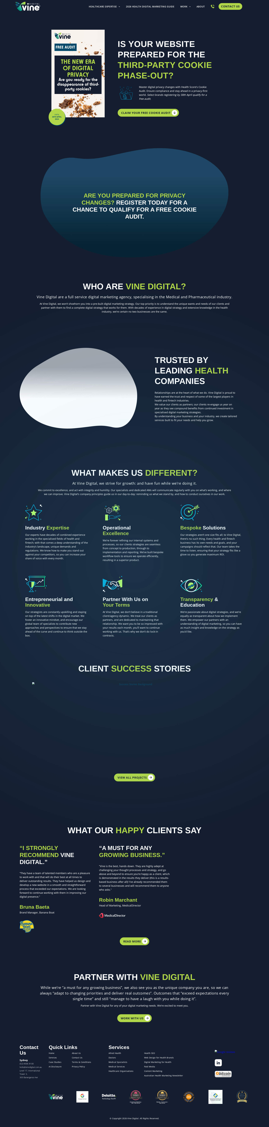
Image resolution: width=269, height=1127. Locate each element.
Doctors (112, 1057)
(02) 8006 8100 (27, 1063)
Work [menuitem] (183, 6)
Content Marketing (153, 1071)
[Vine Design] (56, 1097)
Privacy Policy (78, 1066)
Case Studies (55, 1062)
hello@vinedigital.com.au (31, 1067)
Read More (132, 941)
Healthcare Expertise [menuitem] (103, 6)
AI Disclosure (55, 1066)
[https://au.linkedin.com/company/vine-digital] (218, 1062)
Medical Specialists (118, 1062)
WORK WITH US (132, 1018)
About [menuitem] (201, 6)
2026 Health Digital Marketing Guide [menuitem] (150, 6)
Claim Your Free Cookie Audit (146, 113)
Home (51, 1053)
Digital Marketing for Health (157, 1062)
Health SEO (149, 1053)
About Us (76, 1053)
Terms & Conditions (81, 1062)
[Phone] (212, 6)
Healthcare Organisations (121, 1071)
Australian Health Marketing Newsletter (163, 1075)
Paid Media (149, 1066)
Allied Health (115, 1053)
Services (53, 1057)
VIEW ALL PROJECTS (132, 777)
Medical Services (117, 1066)
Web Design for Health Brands (159, 1057)
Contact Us (230, 6)
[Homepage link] (28, 6)
